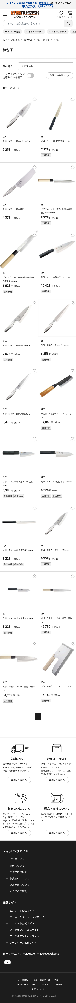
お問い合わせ (38, 989)
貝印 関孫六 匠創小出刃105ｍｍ (18, 141)
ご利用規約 (22, 979)
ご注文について (18, 872)
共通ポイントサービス (38, 4)
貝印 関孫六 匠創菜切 (13, 209)
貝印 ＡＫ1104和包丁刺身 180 (55, 140)
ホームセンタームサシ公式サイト (28, 917)
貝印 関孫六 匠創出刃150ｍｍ (55, 549)
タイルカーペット (34, 31)
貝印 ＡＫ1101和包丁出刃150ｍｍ (56, 481)
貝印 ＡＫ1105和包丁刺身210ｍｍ (18, 550)
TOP (5, 39)
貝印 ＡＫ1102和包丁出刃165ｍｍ (18, 618)
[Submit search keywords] (68, 23)
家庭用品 (15, 39)
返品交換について (20, 885)
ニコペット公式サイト (22, 923)
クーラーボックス (57, 31)
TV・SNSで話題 (12, 31)
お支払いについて (20, 878)
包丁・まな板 (43, 39)
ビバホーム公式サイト (22, 910)
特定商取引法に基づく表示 (46, 979)
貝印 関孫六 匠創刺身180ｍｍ (17, 413)
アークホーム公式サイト (23, 942)
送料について (17, 865)
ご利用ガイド (17, 859)
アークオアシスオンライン (24, 936)
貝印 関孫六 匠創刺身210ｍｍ (55, 345)
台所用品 (28, 39)
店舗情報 (58, 984)
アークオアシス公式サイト (24, 929)
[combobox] (33, 23)
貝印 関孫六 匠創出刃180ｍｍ (17, 345)
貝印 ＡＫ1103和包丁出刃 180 (55, 277)
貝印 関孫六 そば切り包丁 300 (56, 686)
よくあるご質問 (18, 891)
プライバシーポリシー (24, 984)
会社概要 (44, 984)
